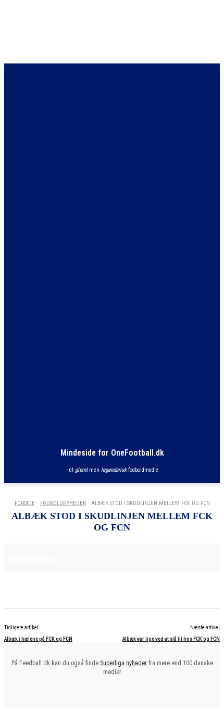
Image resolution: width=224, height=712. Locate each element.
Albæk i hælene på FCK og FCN (38, 639)
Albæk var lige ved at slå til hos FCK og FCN (171, 639)
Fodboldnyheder (63, 503)
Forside (25, 503)
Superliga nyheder (123, 663)
